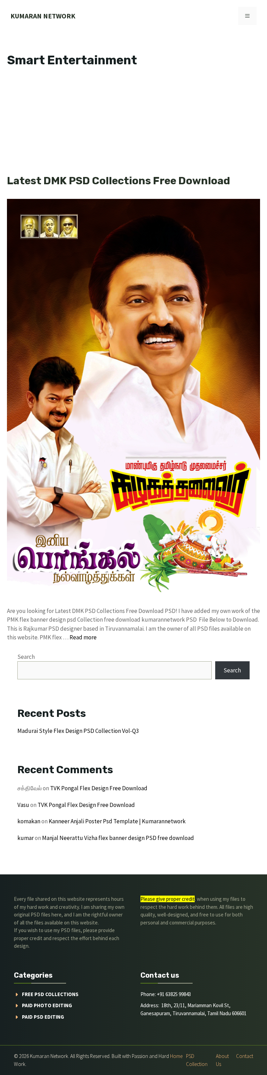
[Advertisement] (133, 123)
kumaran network (42, 15)
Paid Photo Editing (47, 1005)
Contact (244, 1056)
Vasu (23, 805)
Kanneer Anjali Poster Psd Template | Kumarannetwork (117, 821)
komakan (28, 821)
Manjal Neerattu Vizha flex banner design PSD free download (118, 838)
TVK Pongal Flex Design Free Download (98, 788)
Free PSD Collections (50, 994)
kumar (25, 838)
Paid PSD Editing (43, 1016)
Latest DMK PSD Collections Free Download (118, 181)
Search (26, 657)
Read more (83, 637)
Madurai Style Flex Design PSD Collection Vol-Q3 (78, 731)
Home (176, 1056)
